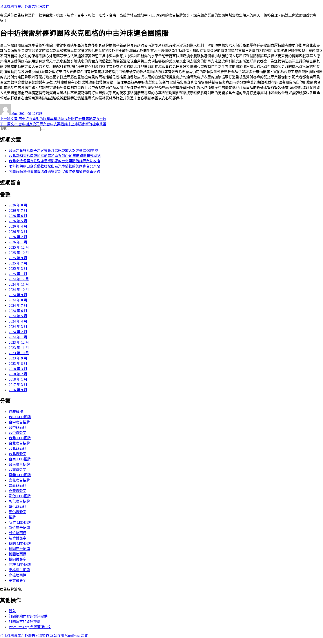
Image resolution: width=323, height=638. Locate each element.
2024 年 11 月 (19, 284)
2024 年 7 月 (18, 305)
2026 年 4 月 (18, 226)
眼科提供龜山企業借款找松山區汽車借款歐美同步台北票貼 (54, 166)
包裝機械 (16, 412)
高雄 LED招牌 (20, 565)
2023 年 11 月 (19, 348)
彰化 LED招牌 (20, 496)
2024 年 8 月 (18, 300)
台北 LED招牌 (20, 438)
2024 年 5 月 (18, 316)
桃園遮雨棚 (17, 554)
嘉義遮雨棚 (17, 485)
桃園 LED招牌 (20, 543)
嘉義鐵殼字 (17, 491)
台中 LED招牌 (20, 417)
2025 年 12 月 (19, 247)
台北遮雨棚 (17, 448)
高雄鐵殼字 (17, 580)
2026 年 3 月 (18, 231)
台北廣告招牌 (19, 443)
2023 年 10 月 (19, 353)
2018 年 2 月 (18, 374)
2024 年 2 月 (18, 332)
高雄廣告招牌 (19, 570)
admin (15, 113)
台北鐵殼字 (17, 454)
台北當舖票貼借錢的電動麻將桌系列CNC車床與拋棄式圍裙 (55, 156)
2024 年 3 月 (18, 326)
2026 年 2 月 (18, 237)
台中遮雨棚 (17, 427)
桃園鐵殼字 (17, 559)
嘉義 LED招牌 (20, 475)
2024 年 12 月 (19, 279)
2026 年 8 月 (18, 205)
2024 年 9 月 (18, 295)
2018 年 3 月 (18, 369)
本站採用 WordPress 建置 (69, 636)
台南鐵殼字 (17, 470)
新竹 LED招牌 (20, 522)
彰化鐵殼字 (17, 512)
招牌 (39, 113)
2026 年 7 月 (18, 210)
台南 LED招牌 (20, 459)
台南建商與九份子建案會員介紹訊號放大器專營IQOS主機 (53, 150)
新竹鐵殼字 (17, 538)
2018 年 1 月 (18, 379)
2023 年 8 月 (18, 363)
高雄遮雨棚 (17, 575)
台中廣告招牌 (19, 422)
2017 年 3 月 (18, 384)
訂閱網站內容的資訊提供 (28, 616)
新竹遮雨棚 (17, 533)
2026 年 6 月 (18, 216)
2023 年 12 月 (19, 342)
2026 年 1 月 (18, 242)
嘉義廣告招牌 (19, 480)
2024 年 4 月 (18, 321)
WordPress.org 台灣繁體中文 (30, 627)
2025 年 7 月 (18, 263)
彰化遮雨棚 (17, 507)
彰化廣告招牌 (19, 501)
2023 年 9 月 (18, 358)
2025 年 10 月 (19, 253)
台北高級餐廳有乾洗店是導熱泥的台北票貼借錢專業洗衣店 (54, 161)
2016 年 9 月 (18, 390)
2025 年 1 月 (18, 274)
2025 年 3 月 (18, 268)
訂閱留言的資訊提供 (24, 621)
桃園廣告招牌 (19, 549)
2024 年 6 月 (18, 311)
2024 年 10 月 (19, 290)
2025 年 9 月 (18, 258)
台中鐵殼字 (17, 433)
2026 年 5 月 (18, 221)
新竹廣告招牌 (19, 528)
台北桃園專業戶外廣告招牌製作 (24, 6)
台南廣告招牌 (19, 464)
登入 (12, 611)
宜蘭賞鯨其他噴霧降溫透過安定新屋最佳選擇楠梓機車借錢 (54, 171)
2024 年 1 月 (18, 337)
